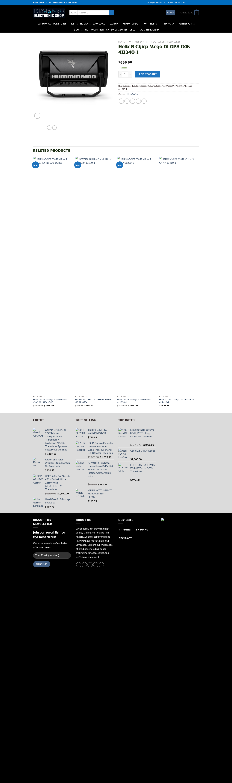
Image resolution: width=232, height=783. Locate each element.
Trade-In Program (148, 29)
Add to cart (147, 74)
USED (132, 29)
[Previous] (39, 79)
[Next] (108, 79)
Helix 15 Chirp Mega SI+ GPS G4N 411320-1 (134, 401)
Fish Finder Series (154, 41)
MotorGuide (130, 23)
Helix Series (174, 41)
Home (121, 41)
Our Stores (60, 23)
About (103, 774)
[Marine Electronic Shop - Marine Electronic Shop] (49, 13)
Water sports (186, 23)
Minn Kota (168, 23)
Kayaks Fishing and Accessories (109, 29)
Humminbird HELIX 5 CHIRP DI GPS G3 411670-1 (93, 401)
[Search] (111, 12)
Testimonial (43, 23)
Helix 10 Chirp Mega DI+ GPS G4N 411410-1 (176, 401)
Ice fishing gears (81, 23)
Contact (128, 774)
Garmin (114, 23)
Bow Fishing (81, 29)
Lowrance (99, 23)
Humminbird (150, 23)
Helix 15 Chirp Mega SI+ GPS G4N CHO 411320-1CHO (50, 401)
